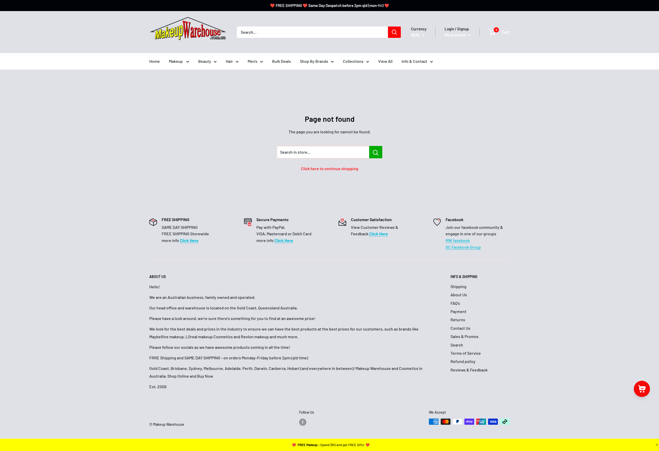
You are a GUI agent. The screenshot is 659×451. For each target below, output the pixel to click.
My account (456, 34)
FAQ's (455, 303)
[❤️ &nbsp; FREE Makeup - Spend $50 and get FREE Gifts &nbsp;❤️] (331, 445)
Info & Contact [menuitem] (414, 61)
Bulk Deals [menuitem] (281, 61)
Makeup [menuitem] (176, 61)
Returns (457, 319)
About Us (458, 294)
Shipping (458, 286)
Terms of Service (465, 353)
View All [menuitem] (385, 61)
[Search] (394, 32)
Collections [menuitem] (353, 61)
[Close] (656, 445)
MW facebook (458, 240)
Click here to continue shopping (329, 168)
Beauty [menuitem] (204, 61)
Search (456, 344)
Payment (458, 311)
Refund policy (462, 361)
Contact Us (460, 328)
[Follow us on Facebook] (302, 422)
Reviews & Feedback (469, 369)
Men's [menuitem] (252, 61)
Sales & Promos (464, 336)
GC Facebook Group (463, 247)
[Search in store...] (375, 152)
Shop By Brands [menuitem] (314, 61)
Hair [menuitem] (229, 61)
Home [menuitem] (154, 61)
